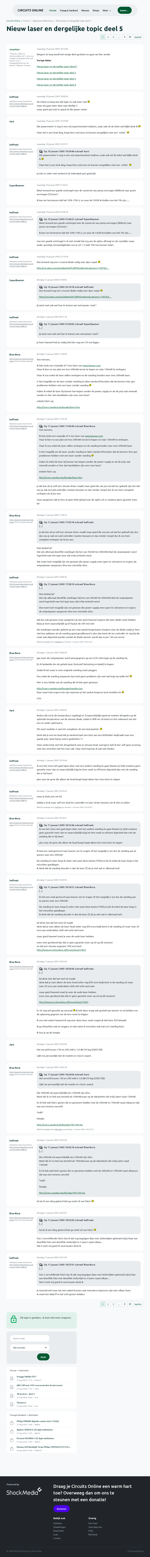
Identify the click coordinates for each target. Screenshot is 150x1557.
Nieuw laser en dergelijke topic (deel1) (57, 66)
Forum (52, 10)
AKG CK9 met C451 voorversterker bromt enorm (39, 1385)
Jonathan (14, 49)
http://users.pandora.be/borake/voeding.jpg (59, 688)
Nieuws (85, 10)
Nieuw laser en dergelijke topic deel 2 (56, 72)
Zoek (43, 1357)
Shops (96, 10)
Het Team (92, 1523)
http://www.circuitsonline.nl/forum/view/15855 (61, 949)
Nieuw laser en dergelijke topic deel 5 (73, 20)
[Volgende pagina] (124, 37)
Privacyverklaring (136, 1551)
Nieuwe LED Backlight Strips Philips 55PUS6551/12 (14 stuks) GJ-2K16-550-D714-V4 (56, 1447)
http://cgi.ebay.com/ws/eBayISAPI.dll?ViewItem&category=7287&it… (73, 267)
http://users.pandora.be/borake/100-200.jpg (60, 1124)
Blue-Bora (14, 354)
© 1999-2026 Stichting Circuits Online (24, 1551)
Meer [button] (105, 10)
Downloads (58, 1530)
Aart (11, 121)
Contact (57, 1538)
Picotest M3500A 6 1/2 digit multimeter (35, 1438)
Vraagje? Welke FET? (26, 1376)
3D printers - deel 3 (26, 1393)
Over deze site (95, 1527)
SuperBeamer (16, 185)
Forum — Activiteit (19, 1370)
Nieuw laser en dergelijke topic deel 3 (56, 78)
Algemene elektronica (43, 20)
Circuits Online (13, 20)
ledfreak (14, 96)
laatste (138, 36)
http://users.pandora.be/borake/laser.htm (58, 407)
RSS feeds (92, 1534)
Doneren (61, 1508)
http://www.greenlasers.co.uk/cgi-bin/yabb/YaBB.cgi (21, 104)
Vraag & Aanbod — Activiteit (24, 1415)
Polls (90, 1530)
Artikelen (57, 1523)
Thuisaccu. (22, 1402)
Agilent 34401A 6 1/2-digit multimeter (35, 1429)
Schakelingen (59, 1527)
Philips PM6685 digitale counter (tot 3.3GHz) (38, 1421)
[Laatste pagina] (129, 37)
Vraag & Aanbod (69, 10)
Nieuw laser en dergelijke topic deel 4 (56, 84)
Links (55, 1534)
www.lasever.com (92, 365)
